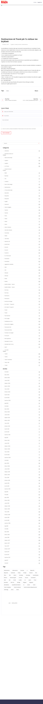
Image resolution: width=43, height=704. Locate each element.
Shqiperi (24, 582)
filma (5, 575)
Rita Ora (12, 582)
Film (36, 572)
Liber (5, 580)
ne (25, 580)
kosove (26, 577)
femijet (24, 572)
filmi (10, 575)
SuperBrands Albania (16, 584)
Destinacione (25, 44)
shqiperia (31, 582)
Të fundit (6, 350)
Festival (30, 572)
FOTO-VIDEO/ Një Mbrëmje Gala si (30, 100)
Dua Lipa (22, 570)
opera (29, 580)
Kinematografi (13, 577)
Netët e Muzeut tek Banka (10, 100)
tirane (17, 589)
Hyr (35, 2)
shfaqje (18, 582)
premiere (6, 582)
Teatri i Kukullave (7, 587)
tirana (7, 90)
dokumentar (15, 570)
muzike (20, 580)
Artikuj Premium (18, 44)
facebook (13, 572)
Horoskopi (28, 575)
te (23, 584)
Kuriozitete (33, 577)
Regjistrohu (40, 2)
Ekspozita (32, 570)
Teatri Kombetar (17, 587)
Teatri (34, 584)
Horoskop (21, 575)
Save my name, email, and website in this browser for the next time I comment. (19, 128)
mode (14, 580)
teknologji (6, 589)
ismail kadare (35, 575)
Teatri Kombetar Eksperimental (30, 587)
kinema (5, 577)
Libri (9, 580)
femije (19, 572)
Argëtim (12, 44)
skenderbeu (6, 584)
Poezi (35, 580)
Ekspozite (6, 572)
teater (28, 584)
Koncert (20, 577)
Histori (15, 575)
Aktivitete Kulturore (9, 153)
